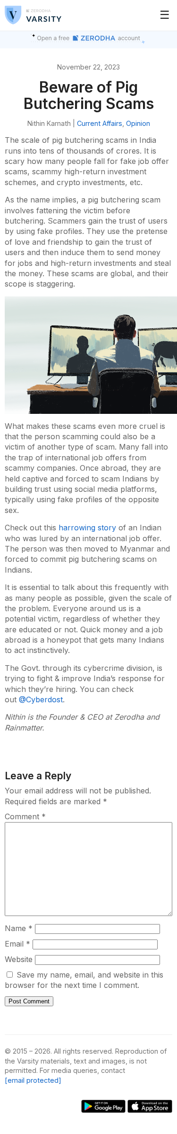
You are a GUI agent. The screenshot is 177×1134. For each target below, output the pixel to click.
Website (19, 959)
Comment (25, 816)
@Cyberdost (41, 699)
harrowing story (87, 527)
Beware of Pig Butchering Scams (89, 95)
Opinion (138, 123)
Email (17, 943)
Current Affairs (99, 123)
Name (19, 928)
